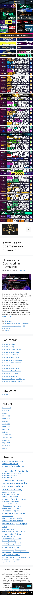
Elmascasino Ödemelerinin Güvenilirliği (11, 263)
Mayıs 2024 (6, 443)
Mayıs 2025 (6, 416)
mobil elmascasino (9, 557)
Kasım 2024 (6, 426)
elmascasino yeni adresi (11, 539)
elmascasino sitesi (8, 529)
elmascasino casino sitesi (10, 475)
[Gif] (16, 95)
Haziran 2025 (6, 413)
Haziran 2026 (6, 408)
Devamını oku (6, 316)
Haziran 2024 (6, 440)
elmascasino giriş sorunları (10, 494)
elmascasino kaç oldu (10, 508)
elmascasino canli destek (14, 466)
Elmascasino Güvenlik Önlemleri (12, 381)
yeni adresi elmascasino (11, 560)
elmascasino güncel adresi (10, 501)
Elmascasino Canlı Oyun (10, 355)
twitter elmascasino (24, 557)
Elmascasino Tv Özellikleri (10, 373)
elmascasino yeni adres (9, 536)
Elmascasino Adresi (8, 344)
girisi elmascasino (20, 550)
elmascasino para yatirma (12, 521)
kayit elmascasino (11, 554)
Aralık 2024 (6, 424)
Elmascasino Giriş (8, 347)
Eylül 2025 (5, 410)
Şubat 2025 (6, 418)
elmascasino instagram (11, 506)
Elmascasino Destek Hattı (10, 376)
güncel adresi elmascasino (20, 552)
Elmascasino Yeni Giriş (9, 541)
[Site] (16, 59)
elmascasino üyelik (11, 547)
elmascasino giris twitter (14, 483)
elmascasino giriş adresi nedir (8, 492)
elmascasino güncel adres (14, 499)
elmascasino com (7, 477)
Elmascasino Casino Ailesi (10, 352)
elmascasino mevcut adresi (7, 516)
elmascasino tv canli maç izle (13, 531)
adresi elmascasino (8, 461)
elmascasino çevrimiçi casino (11, 545)
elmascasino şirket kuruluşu (8, 550)
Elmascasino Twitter (11, 534)
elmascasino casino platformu (11, 473)
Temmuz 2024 (7, 437)
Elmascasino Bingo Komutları (11, 371)
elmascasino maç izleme (13, 513)
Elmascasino (9, 321)
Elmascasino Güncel (10, 497)
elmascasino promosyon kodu (14, 525)
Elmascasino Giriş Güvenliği (11, 357)
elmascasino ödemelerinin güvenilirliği (17, 323)
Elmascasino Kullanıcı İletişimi (11, 363)
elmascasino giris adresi (13, 480)
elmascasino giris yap (13, 486)
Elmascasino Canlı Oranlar (10, 368)
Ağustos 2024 (6, 435)
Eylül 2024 (5, 432)
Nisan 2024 (6, 445)
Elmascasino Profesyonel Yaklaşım (13, 379)
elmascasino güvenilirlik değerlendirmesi (10, 503)
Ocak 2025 (5, 421)
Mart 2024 (5, 448)
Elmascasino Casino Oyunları (15, 471)
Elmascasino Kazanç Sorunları (12, 360)
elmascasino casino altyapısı (8, 468)
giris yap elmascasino (6, 552)
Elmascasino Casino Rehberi (11, 349)
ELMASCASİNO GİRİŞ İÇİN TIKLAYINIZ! (16, 35)
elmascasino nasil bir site (12, 518)
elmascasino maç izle (10, 511)
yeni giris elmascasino (9, 562)
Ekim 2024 (5, 429)
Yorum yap (8, 330)
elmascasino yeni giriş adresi (11, 326)
